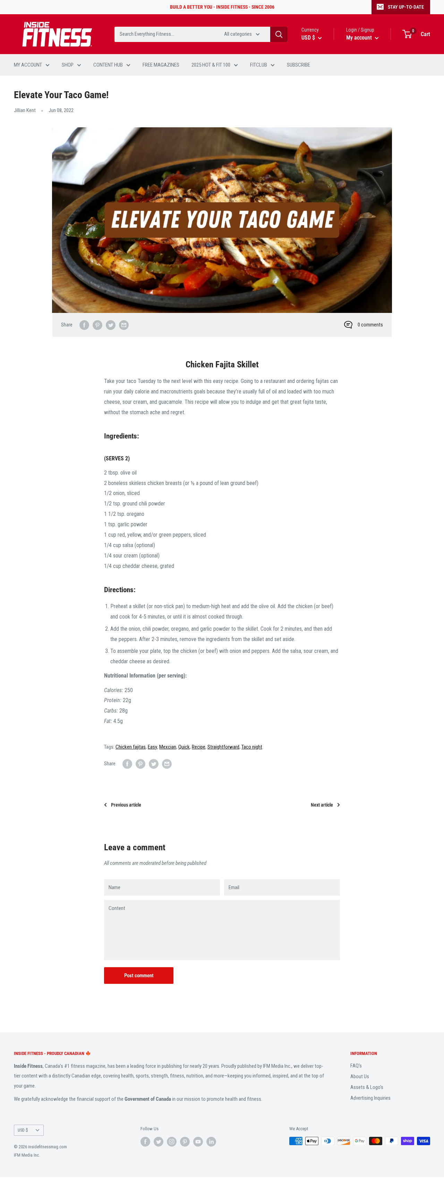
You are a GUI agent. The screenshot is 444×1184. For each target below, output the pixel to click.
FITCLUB (258, 65)
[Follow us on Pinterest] (185, 1142)
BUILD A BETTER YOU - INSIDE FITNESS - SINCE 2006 (222, 7)
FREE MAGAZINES (161, 65)
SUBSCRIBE (298, 65)
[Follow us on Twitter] (158, 1142)
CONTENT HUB (108, 65)
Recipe (198, 747)
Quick (184, 747)
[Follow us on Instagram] (172, 1142)
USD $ (23, 1130)
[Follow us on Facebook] (145, 1142)
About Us (359, 1076)
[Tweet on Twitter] (111, 325)
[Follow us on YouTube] (198, 1142)
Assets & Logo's (366, 1087)
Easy (152, 747)
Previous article (126, 805)
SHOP (68, 65)
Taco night (251, 747)
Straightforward (223, 747)
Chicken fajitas (131, 747)
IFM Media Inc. (27, 1155)
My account (359, 37)
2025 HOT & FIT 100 (210, 65)
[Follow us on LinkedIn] (211, 1142)
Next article (322, 805)
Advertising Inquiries (370, 1098)
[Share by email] (124, 325)
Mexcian (167, 747)
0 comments (370, 325)
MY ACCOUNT (28, 65)
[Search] (279, 34)
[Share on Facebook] (84, 325)
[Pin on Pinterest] (97, 325)
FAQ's (356, 1066)
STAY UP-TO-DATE (406, 7)
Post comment (139, 975)
